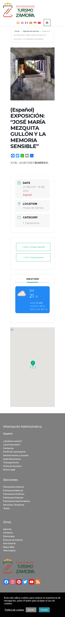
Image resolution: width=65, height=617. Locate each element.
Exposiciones (32, 223)
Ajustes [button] (31, 610)
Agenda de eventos (31, 31)
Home (17, 31)
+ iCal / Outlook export (33, 257)
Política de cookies (14, 610)
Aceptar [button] (44, 610)
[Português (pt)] (30, 22)
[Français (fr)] (26, 22)
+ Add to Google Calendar (33, 247)
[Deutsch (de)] (35, 22)
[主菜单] (47, 22)
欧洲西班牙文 (41, 162)
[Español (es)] (18, 22)
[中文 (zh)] (39, 22)
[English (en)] (22, 22)
